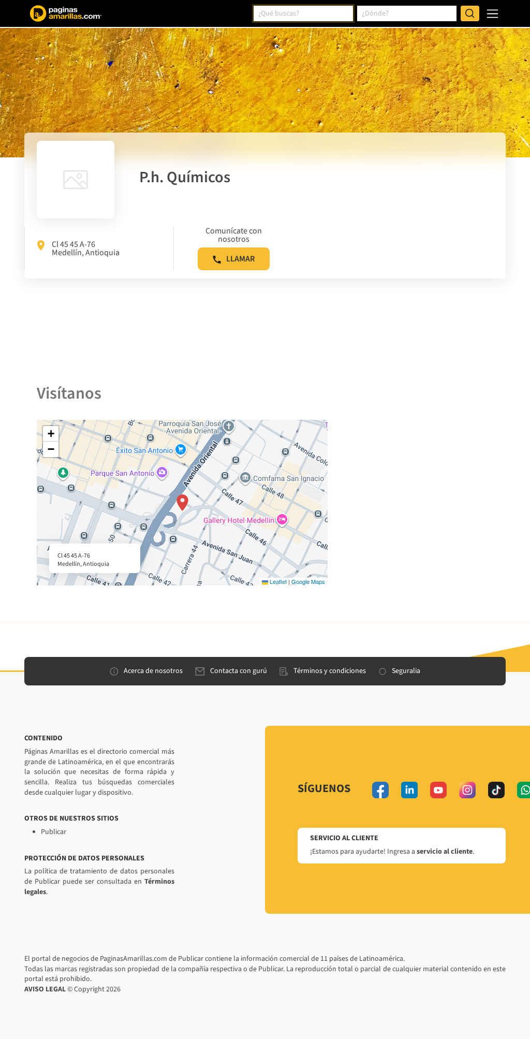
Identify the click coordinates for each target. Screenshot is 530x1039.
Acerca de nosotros (153, 671)
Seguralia (406, 671)
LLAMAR (240, 259)
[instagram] (467, 790)
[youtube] (438, 790)
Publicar (53, 832)
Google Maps (308, 581)
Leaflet (277, 581)
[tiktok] (496, 790)
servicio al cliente (445, 851)
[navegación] (492, 14)
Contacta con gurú (238, 671)
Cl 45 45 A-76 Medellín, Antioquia (86, 248)
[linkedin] (409, 790)
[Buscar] (470, 13)
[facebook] (380, 790)
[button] (182, 502)
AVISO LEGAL (45, 989)
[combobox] (303, 13)
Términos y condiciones (329, 671)
